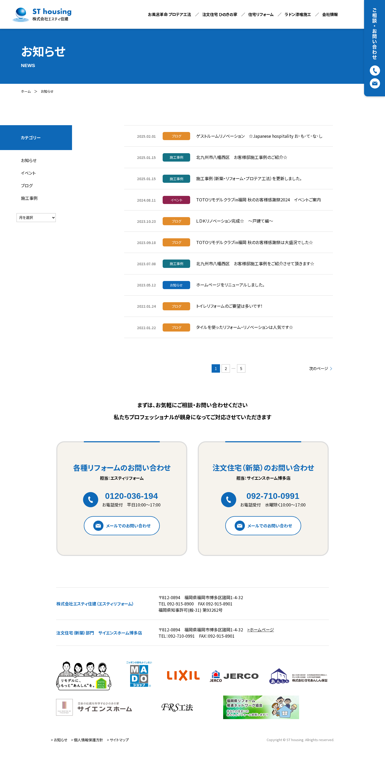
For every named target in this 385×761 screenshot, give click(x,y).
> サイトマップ (118, 739)
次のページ (318, 368)
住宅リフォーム (261, 14)
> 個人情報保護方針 (87, 739)
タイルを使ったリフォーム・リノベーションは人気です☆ (244, 327)
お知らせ (47, 91)
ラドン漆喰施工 (298, 14)
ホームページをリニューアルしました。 (230, 285)
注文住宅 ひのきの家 (219, 14)
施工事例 (29, 198)
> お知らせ (59, 739)
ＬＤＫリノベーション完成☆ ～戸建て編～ (234, 221)
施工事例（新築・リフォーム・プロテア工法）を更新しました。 (249, 178)
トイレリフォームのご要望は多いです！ (229, 306)
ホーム (26, 91)
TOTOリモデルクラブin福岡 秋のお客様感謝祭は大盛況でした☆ (254, 242)
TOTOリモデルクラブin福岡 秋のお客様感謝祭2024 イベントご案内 (258, 199)
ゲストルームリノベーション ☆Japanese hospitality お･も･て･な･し (259, 136)
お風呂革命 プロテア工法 (169, 14)
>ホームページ (260, 629)
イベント (28, 173)
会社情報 (330, 14)
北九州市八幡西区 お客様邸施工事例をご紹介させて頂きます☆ (255, 263)
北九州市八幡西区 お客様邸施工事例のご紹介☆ (241, 157)
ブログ (26, 185)
